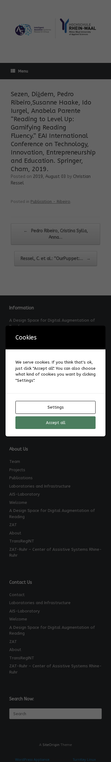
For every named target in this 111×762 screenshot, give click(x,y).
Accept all (55, 422)
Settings (55, 407)
